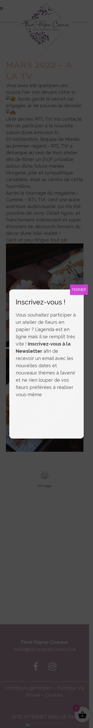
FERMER (79, 290)
